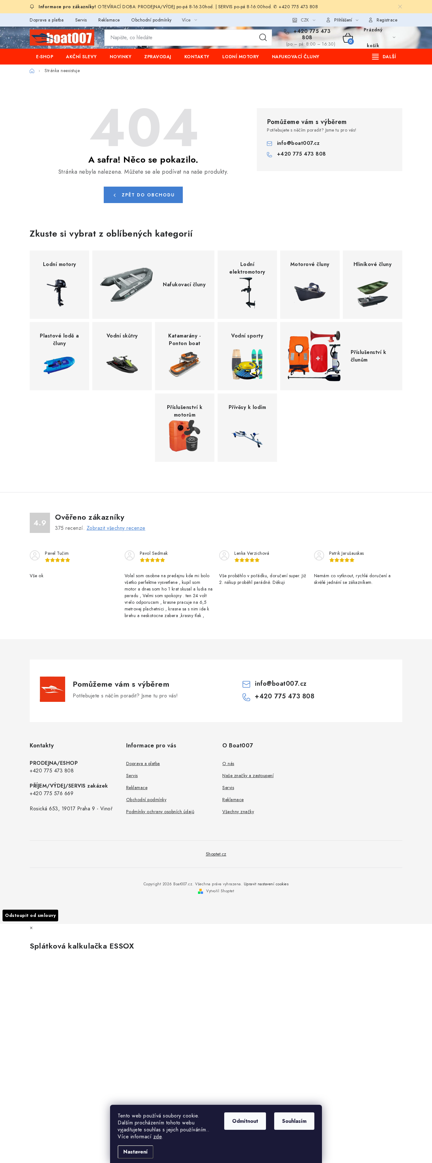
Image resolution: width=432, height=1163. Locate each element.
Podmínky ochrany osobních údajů (160, 811)
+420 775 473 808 (311, 34)
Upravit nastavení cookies (266, 884)
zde (157, 1136)
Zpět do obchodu (148, 195)
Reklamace (109, 20)
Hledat (263, 37)
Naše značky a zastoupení (248, 775)
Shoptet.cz (216, 854)
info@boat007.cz (298, 143)
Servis (81, 20)
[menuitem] (44, 57)
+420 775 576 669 (51, 793)
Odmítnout (245, 1121)
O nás (228, 763)
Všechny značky (238, 811)
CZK (304, 20)
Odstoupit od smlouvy (30, 915)
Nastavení (135, 1151)
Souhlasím (294, 1121)
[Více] (384, 57)
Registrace (387, 20)
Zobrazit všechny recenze (116, 528)
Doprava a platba (47, 20)
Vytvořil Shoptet (220, 891)
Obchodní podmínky (151, 20)
